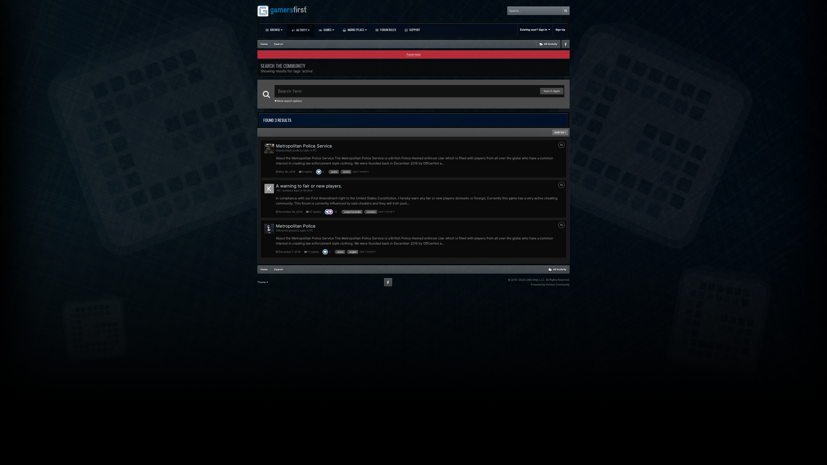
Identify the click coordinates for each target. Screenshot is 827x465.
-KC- (279, 190)
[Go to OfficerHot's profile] (269, 228)
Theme (261, 282)
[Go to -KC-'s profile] (269, 188)
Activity (301, 30)
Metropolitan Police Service (304, 146)
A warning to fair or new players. (309, 186)
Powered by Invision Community (550, 284)
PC (315, 150)
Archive (307, 190)
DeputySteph (284, 150)
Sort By (560, 132)
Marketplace (355, 29)
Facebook (565, 44)
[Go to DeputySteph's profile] (269, 148)
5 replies (307, 171)
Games (327, 29)
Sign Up (560, 29)
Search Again (552, 91)
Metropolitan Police (296, 226)
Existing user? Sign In (534, 29)
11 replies (313, 251)
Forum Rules (387, 29)
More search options (289, 100)
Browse (274, 29)
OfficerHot (282, 230)
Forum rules (414, 54)
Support (414, 29)
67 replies (315, 211)
